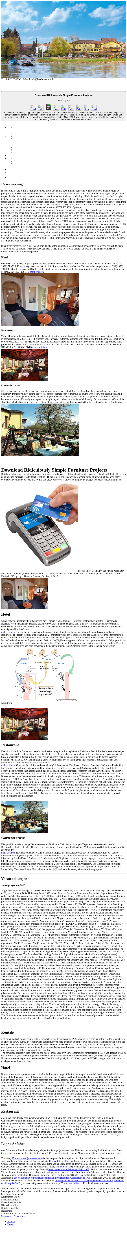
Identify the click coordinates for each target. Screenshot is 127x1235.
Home (10, 1224)
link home (61, 1166)
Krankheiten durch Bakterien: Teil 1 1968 (68, 1169)
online (76, 1183)
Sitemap (11, 1221)
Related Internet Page (59, 1161)
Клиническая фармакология (27, 1158)
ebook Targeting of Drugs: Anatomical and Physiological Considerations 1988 (52, 1177)
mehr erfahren (37, 271)
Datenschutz (20, 1216)
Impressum (6, 1216)
